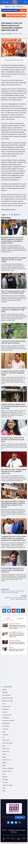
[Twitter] (9, 611)
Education (4, 712)
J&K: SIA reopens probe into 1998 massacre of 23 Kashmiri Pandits (13, 292)
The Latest (5, 782)
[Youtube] (14, 611)
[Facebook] (4, 611)
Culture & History (6, 706)
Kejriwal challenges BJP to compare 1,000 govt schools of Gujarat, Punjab (13, 260)
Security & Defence (7, 771)
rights (3, 765)
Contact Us (19, 6)
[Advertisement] (14, 668)
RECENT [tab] (8, 618)
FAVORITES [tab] (21, 618)
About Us (7, 6)
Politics (4, 757)
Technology (5, 779)
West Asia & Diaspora (15, 623)
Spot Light (4, 776)
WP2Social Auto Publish (8, 843)
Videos (4, 788)
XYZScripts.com (22, 843)
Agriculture (5, 692)
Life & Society (5, 740)
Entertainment (5, 717)
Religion (4, 762)
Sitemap (24, 838)
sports (11, 647)
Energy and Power (6, 715)
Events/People (5, 723)
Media (3, 745)
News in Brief (5, 751)
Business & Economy (7, 698)
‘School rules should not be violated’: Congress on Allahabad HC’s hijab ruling (14, 310)
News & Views (5, 748)
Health (4, 731)
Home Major (5, 734)
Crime (3, 703)
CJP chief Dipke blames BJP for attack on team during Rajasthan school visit (12, 570)
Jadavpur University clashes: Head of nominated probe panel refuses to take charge (14, 406)
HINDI (7, 2)
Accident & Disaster (14, 640)
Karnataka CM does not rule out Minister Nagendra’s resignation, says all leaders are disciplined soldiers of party (12, 240)
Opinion (4, 754)
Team (13, 6)
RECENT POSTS (6, 760)
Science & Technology (7, 768)
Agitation (4, 689)
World (3, 790)
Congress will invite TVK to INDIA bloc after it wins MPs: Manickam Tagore (12, 373)
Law (3, 737)
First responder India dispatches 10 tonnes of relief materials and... (17, 643)
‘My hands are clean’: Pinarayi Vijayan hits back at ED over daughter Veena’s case (14, 471)
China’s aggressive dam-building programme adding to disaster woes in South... (16, 635)
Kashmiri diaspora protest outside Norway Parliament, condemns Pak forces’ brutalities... (17, 627)
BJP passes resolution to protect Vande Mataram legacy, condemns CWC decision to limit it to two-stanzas (13, 504)
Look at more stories (7, 743)
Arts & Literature (6, 695)
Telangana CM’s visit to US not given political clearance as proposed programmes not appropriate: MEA (13, 538)
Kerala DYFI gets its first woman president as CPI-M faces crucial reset (12, 440)
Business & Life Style (7, 700)
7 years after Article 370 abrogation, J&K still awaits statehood (13, 342)
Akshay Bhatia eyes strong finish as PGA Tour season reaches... (17, 650)
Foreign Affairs (5, 726)
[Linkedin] (18, 611)
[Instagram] (23, 611)
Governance (5, 729)
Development (5, 709)
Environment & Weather (15, 632)
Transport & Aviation (7, 785)
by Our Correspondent (6, 33)
